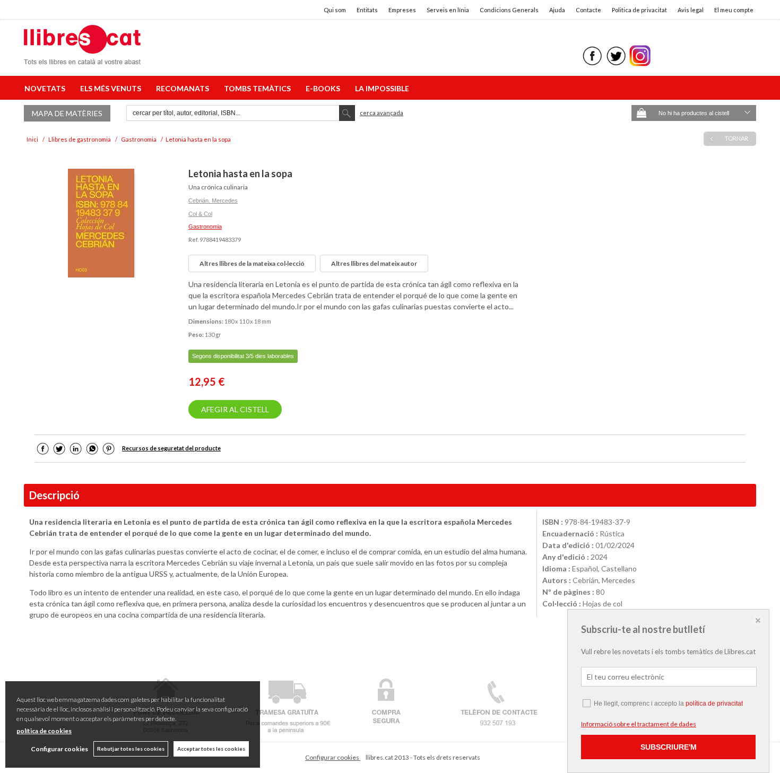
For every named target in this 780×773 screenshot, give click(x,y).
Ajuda (557, 9)
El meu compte (733, 9)
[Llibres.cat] (82, 57)
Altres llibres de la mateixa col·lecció (252, 263)
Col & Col (200, 214)
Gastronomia (205, 226)
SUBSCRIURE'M (668, 747)
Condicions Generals (509, 9)
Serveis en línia (448, 9)
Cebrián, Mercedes (213, 200)
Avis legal (691, 9)
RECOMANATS (184, 88)
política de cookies (44, 731)
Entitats (367, 9)
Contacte (588, 9)
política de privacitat (714, 703)
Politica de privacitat (639, 9)
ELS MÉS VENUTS (112, 88)
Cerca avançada (381, 112)
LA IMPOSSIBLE (382, 88)
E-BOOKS (324, 88)
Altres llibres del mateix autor (374, 263)
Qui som (335, 9)
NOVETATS (46, 88)
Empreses (402, 9)
